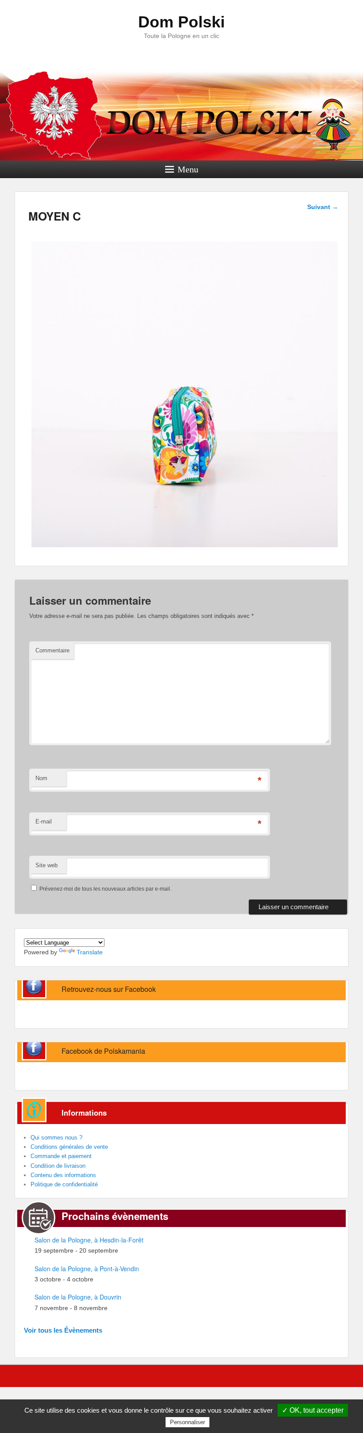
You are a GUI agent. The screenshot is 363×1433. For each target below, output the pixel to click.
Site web (46, 865)
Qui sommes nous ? (56, 1137)
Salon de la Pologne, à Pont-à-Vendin (87, 1268)
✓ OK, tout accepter (313, 1410)
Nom (41, 778)
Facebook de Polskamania (103, 1051)
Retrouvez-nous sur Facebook (109, 989)
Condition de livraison (58, 1165)
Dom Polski (181, 22)
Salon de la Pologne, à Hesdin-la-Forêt (89, 1239)
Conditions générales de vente (69, 1146)
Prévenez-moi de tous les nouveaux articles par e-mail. (105, 889)
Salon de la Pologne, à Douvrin (78, 1296)
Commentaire (52, 650)
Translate (90, 952)
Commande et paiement (61, 1156)
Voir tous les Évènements (63, 1330)
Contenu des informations (63, 1175)
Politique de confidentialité (64, 1184)
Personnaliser (187, 1422)
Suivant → (322, 206)
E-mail (43, 821)
